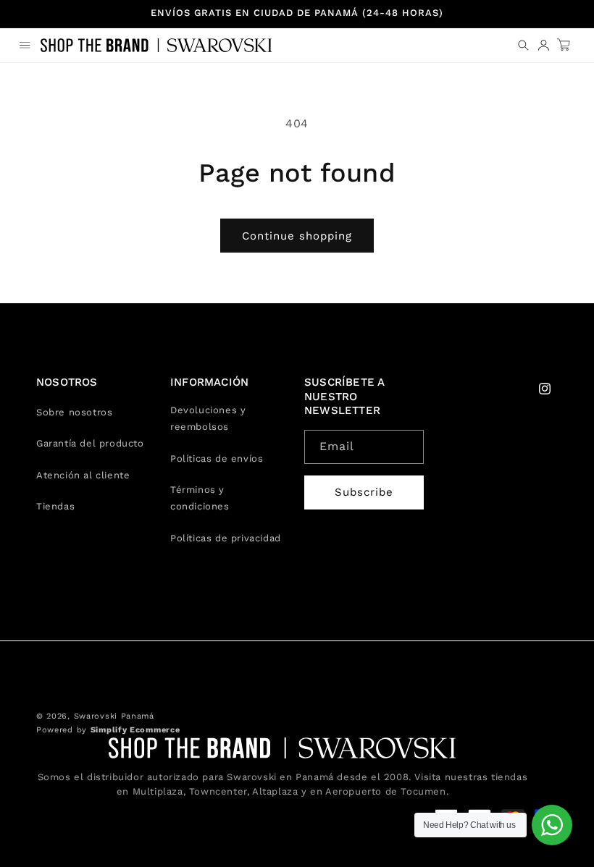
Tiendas (55, 506)
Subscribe (364, 492)
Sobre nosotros (74, 412)
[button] (24, 45)
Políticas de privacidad (225, 538)
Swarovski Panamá (114, 716)
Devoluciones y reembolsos (208, 418)
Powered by (108, 730)
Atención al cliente (83, 475)
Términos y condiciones (200, 498)
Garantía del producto (90, 443)
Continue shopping (297, 235)
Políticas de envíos (216, 458)
